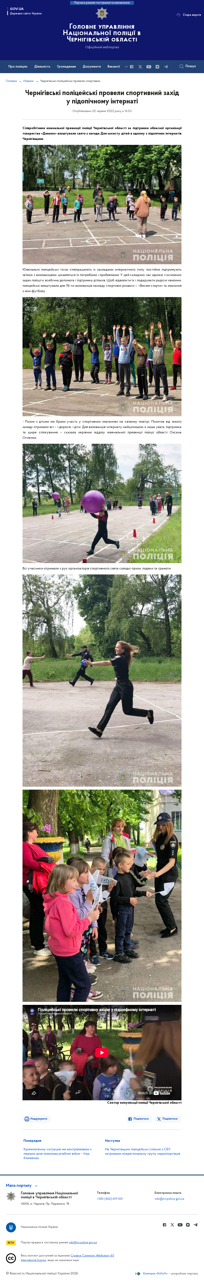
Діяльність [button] (42, 67)
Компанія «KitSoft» (155, 1273)
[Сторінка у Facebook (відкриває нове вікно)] (131, 66)
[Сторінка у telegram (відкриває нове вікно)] (166, 66)
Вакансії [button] (114, 67)
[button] (22, 1185)
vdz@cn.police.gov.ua (169, 1199)
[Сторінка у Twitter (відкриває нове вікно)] (140, 66)
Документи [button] (92, 67)
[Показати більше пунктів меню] (126, 66)
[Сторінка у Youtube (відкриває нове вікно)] (148, 66)
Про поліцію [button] (17, 67)
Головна (11, 81)
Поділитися (141, 1118)
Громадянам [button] (66, 67)
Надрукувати (38, 1118)
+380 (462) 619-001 (110, 1199)
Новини (28, 81)
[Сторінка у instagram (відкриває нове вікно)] (157, 66)
